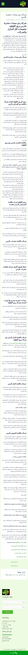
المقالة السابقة (14, 562)
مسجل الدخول (15, 574)
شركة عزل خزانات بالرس (20, 553)
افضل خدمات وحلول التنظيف (8, 621)
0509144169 (7, 635)
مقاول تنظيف (5, 626)
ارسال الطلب (7, 612)
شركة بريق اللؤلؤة (19, 542)
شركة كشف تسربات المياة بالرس (18, 549)
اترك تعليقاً (24, 19)
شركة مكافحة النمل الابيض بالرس (18, 546)
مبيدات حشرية (23, 217)
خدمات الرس (18, 19)
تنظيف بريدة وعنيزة (6, 624)
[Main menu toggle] (2, 3)
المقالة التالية (14, 565)
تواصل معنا (4, 623)
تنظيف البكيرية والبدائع (7, 628)
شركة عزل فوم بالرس (21, 556)
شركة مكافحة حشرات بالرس (16, 241)
